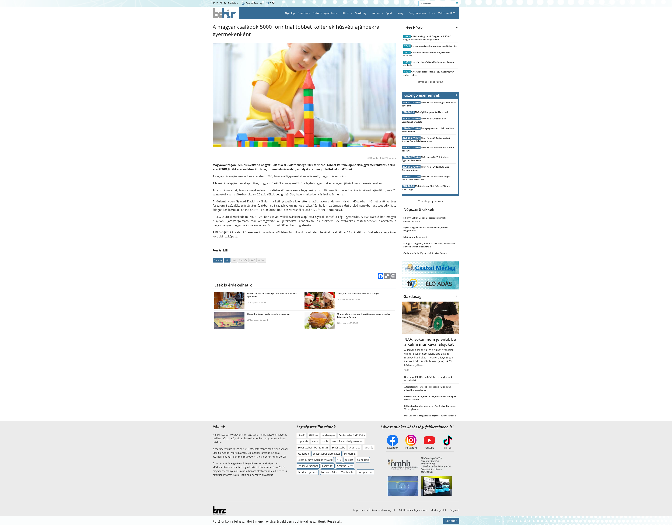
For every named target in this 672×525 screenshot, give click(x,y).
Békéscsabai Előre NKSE (327, 453)
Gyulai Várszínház (308, 466)
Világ (401, 13)
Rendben (451, 521)
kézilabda (303, 453)
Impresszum (360, 510)
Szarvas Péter (345, 466)
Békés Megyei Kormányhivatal (315, 459)
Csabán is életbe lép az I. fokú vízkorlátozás (425, 253)
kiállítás (313, 435)
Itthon (346, 13)
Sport (389, 13)
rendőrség (350, 453)
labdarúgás (328, 435)
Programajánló (417, 13)
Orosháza (354, 447)
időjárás (368, 447)
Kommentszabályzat (383, 510)
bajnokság (363, 459)
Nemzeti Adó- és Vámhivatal (337, 472)
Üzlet (227, 260)
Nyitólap (290, 13)
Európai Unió (365, 472)
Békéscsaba (338, 447)
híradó (301, 435)
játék (234, 260)
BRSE (315, 441)
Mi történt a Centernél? (415, 237)
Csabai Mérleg (253, 3)
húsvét (252, 260)
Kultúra (376, 13)
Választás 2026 (446, 13)
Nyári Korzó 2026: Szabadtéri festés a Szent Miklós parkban (426, 139)
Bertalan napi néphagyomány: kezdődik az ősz (434, 45)
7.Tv (338, 459)
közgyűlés (328, 466)
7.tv (431, 13)
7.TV (271, 3)
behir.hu (392, 158)
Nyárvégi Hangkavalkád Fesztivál (431, 112)
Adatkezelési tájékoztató (413, 510)
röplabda (303, 441)
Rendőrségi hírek (308, 472)
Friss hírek (304, 13)
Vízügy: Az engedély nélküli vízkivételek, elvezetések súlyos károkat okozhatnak (429, 245)
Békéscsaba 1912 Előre (352, 435)
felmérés (243, 260)
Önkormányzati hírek (325, 13)
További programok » (430, 201)
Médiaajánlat (438, 510)
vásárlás (261, 260)
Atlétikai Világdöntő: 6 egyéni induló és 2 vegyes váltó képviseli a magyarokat (427, 38)
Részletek (334, 521)
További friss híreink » (430, 81)
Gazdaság (361, 13)
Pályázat (454, 510)
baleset (349, 459)
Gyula (325, 441)
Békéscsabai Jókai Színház (313, 447)
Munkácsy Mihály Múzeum (347, 441)
